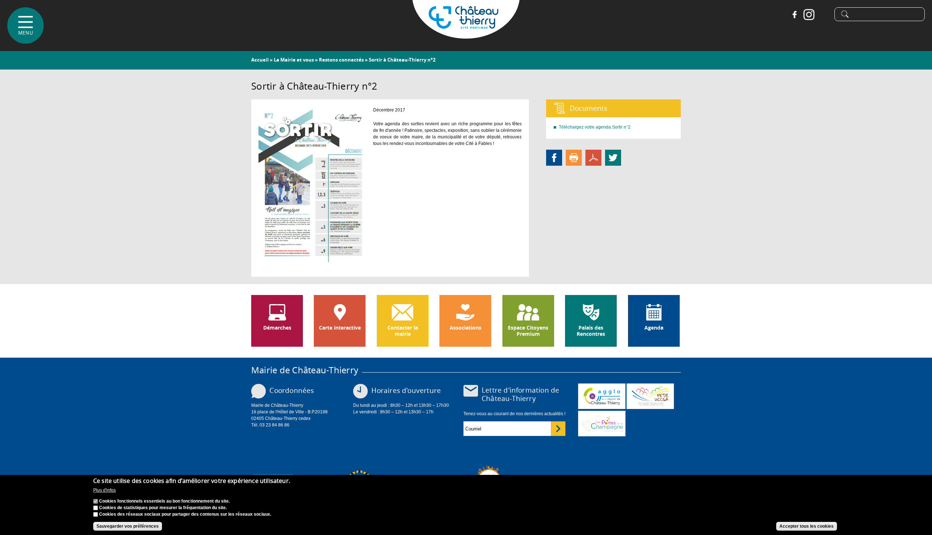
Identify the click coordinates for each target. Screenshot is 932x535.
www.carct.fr (601, 396)
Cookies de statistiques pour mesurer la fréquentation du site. (163, 507)
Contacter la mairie (402, 331)
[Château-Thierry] (466, 35)
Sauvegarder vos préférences (127, 526)
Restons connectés (341, 59)
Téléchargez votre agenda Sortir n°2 (595, 127)
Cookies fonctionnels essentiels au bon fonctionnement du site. (164, 501)
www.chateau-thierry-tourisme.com (601, 423)
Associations (465, 327)
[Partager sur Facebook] (554, 157)
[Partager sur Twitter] (613, 157)
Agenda (653, 327)
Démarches (277, 327)
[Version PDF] (593, 157)
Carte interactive (340, 327)
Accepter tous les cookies (806, 526)
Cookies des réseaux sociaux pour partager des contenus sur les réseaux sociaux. (185, 514)
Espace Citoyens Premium (528, 331)
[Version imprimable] (574, 157)
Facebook (794, 14)
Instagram (809, 14)
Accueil (260, 59)
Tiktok (823, 14)
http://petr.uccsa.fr (650, 396)
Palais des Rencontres (591, 331)
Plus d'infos (104, 490)
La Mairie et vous (294, 59)
